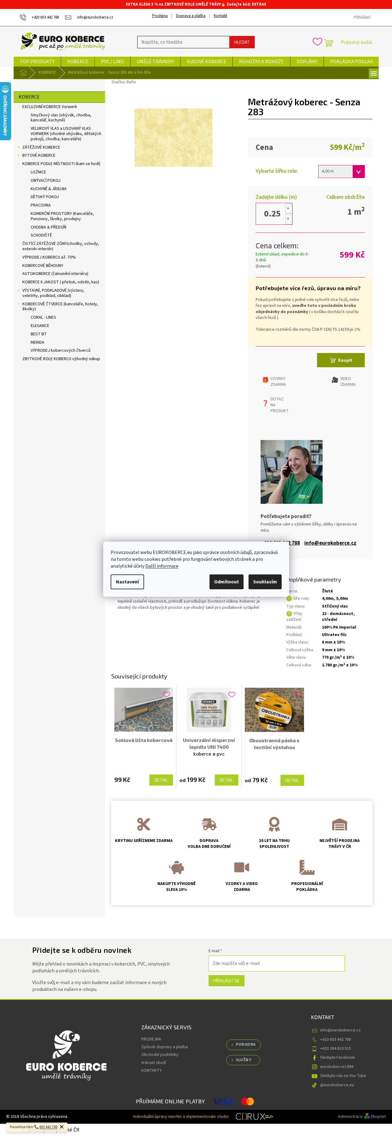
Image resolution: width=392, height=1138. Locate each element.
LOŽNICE (38, 172)
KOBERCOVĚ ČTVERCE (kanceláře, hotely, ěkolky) (60, 306)
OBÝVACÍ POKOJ (45, 180)
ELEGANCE (40, 326)
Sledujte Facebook (337, 1057)
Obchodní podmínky (159, 1055)
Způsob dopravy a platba (164, 1047)
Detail (161, 780)
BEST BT (39, 334)
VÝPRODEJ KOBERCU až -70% (49, 257)
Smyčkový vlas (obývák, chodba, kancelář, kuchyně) (61, 118)
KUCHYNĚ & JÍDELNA (49, 189)
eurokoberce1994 (336, 1067)
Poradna (246, 1044)
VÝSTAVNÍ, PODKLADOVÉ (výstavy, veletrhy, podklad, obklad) (53, 293)
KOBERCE (29, 97)
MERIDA (37, 342)
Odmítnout (226, 581)
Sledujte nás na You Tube (343, 1076)
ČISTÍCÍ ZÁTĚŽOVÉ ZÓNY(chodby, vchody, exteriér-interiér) (60, 246)
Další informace (161, 566)
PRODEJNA (151, 1039)
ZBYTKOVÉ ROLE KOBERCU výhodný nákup (61, 359)
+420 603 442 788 (335, 1039)
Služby (243, 1060)
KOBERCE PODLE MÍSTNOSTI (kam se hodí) (61, 164)
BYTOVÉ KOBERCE (38, 155)
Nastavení (127, 581)
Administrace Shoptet (362, 1117)
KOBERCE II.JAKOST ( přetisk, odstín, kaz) (60, 282)
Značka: (123, 82)
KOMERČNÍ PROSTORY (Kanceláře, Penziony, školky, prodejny (62, 216)
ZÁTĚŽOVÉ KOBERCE (41, 147)
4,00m (328, 598)
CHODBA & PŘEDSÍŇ (48, 227)
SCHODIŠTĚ (41, 235)
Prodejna (160, 16)
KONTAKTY (151, 1070)
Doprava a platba (190, 16)
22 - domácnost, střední (338, 617)
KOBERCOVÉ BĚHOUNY (42, 266)
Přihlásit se (227, 980)
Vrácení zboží (153, 1063)
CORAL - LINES (43, 317)
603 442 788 (48, 1127)
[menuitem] (37, 62)
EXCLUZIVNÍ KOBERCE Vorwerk (49, 107)
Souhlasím (265, 581)
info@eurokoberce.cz (330, 543)
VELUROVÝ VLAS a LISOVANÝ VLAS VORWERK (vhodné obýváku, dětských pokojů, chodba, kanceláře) (66, 133)
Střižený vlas (335, 606)
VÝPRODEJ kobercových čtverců (60, 350)
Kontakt (220, 16)
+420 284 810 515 (335, 1048)
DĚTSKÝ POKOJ (45, 197)
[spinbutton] (272, 214)
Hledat (242, 42)
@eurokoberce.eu (337, 1085)
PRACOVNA (41, 205)
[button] (288, 208)
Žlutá (327, 591)
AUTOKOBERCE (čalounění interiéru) (55, 274)
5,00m (342, 598)
